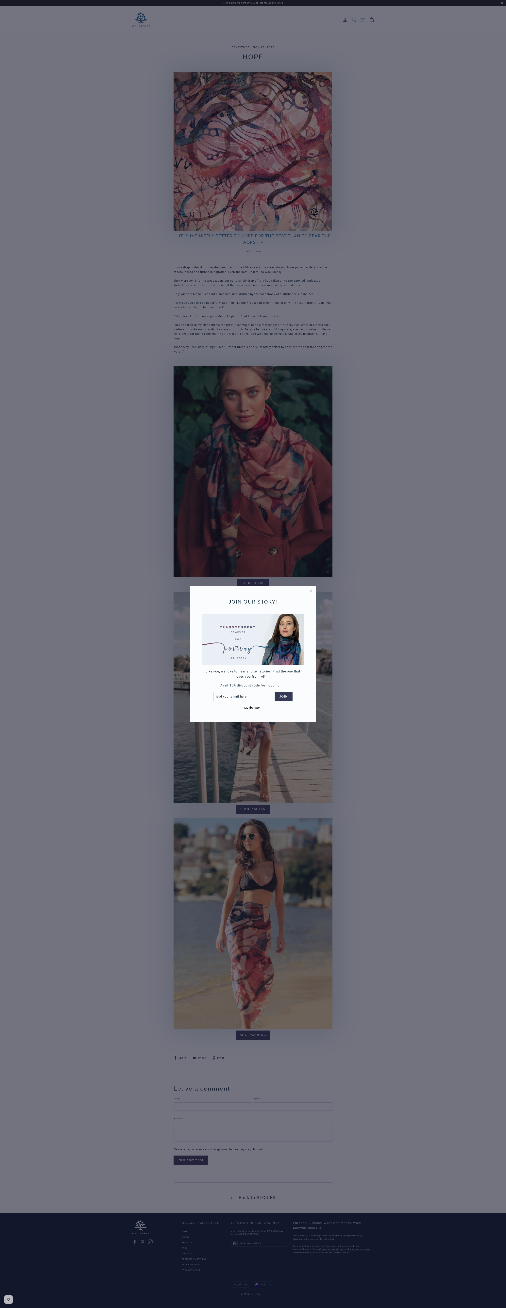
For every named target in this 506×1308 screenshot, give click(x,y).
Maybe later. (253, 707)
